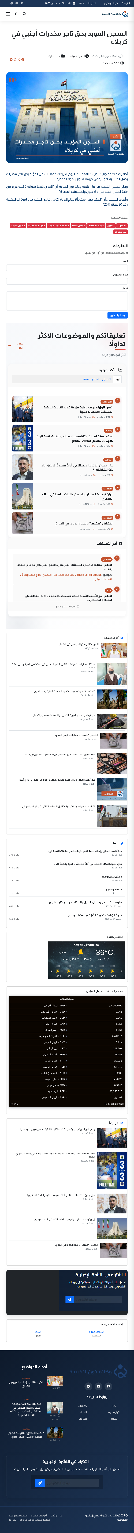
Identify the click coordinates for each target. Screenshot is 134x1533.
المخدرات (122, 226)
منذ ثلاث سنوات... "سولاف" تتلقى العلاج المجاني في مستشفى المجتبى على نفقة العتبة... (53, 666)
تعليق (125, 288)
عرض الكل (20, 345)
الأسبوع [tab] (106, 379)
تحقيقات (83, 1405)
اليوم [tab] (117, 379)
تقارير (114, 1418)
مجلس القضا (78, 226)
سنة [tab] (86, 379)
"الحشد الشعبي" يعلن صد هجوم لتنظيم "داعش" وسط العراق (64, 691)
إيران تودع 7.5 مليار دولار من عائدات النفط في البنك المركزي (77, 496)
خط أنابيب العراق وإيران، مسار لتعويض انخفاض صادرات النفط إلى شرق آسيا (57, 779)
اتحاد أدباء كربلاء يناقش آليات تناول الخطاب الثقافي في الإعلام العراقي (58, 806)
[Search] (24, 13)
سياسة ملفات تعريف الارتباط (35, 1519)
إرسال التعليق (117, 315)
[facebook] (108, 1386)
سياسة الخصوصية (18, 1515)
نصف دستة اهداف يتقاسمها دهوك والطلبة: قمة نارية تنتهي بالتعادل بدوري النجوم (74, 438)
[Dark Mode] (16, 13)
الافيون (110, 226)
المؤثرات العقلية (36, 226)
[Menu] (7, 13)
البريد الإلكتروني (120, 274)
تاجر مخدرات (120, 232)
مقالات (83, 1418)
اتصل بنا (92, 3)
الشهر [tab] (95, 379)
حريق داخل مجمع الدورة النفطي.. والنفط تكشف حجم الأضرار (64, 715)
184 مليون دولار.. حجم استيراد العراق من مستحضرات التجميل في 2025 (59, 754)
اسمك (124, 261)
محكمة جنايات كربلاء (58, 226)
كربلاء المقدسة (96, 226)
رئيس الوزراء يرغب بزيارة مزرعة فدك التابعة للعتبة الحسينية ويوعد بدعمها (78, 409)
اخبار (114, 1405)
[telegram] (88, 1386)
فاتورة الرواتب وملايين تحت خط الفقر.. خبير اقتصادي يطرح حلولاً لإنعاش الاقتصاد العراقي (66, 577)
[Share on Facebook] (22, 60)
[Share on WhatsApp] (15, 60)
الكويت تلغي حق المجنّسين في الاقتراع (79, 644)
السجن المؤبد (18, 226)
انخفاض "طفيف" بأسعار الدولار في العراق (84, 523)
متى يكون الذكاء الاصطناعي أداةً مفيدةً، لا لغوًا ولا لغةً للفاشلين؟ (77, 467)
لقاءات (83, 1412)
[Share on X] (19, 60)
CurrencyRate (117, 1109)
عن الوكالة (56, 1515)
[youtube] (98, 1386)
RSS (81, 3)
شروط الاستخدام (39, 1515)
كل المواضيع (111, 3)
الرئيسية (126, 3)
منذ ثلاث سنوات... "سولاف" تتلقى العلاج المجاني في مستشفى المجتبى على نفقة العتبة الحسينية (26, 1409)
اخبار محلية (55, 56)
